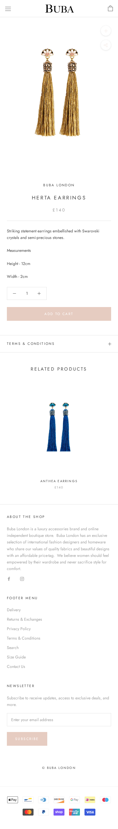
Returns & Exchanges (24, 619)
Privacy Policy (19, 629)
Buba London (58, 185)
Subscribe (27, 738)
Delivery (14, 610)
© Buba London (59, 767)
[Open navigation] (8, 8)
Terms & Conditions (31, 343)
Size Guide (16, 657)
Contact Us (16, 666)
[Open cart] (110, 8)
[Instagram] (22, 578)
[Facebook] (9, 578)
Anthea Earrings (59, 481)
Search (13, 647)
